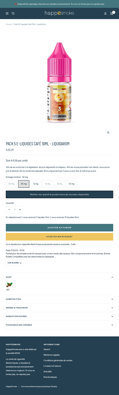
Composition (13, 299)
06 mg (24, 183)
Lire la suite (13, 263)
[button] (59, 194)
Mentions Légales (52, 355)
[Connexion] (105, 13)
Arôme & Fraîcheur (17, 308)
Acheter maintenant (59, 237)
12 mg (35, 183)
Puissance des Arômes (19, 325)
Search (47, 349)
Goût (9, 277)
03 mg (71, 183)
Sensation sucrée (16, 316)
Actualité (48, 371)
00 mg (11, 183)
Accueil (9, 24)
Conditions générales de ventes (58, 360)
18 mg (47, 183)
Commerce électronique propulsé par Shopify (39, 386)
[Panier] (111, 13)
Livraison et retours (52, 366)
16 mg (59, 183)
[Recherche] (13, 13)
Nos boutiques (50, 377)
